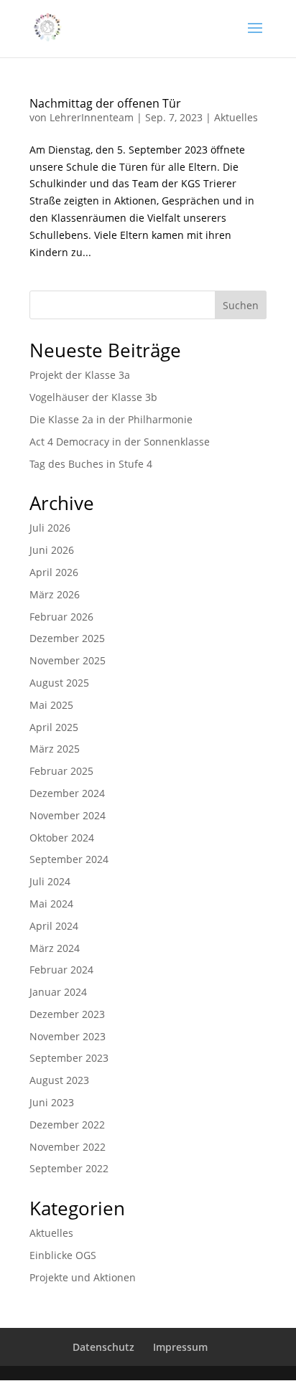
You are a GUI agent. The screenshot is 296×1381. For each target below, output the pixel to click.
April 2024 (53, 926)
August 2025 (59, 682)
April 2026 (53, 572)
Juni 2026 (51, 550)
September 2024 (68, 859)
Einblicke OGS (62, 1255)
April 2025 (53, 727)
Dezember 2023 (67, 1014)
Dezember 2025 (67, 638)
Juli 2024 (49, 881)
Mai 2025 (51, 705)
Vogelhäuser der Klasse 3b (93, 397)
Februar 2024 (61, 969)
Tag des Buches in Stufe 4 (90, 464)
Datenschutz (103, 1347)
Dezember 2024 (67, 793)
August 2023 (59, 1080)
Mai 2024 (51, 903)
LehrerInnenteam (92, 117)
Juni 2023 (51, 1102)
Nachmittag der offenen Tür (105, 103)
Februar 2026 (61, 616)
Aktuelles (236, 117)
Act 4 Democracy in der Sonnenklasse (119, 441)
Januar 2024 (58, 992)
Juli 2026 (49, 527)
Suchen (241, 305)
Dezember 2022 (67, 1124)
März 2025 (54, 748)
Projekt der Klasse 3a (79, 375)
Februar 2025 (61, 771)
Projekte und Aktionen (82, 1277)
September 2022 (68, 1168)
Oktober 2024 (61, 837)
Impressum (180, 1347)
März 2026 (54, 594)
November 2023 (67, 1036)
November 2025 (67, 660)
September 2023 (68, 1058)
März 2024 (54, 948)
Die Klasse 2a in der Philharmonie (111, 419)
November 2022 (67, 1147)
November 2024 (67, 815)
